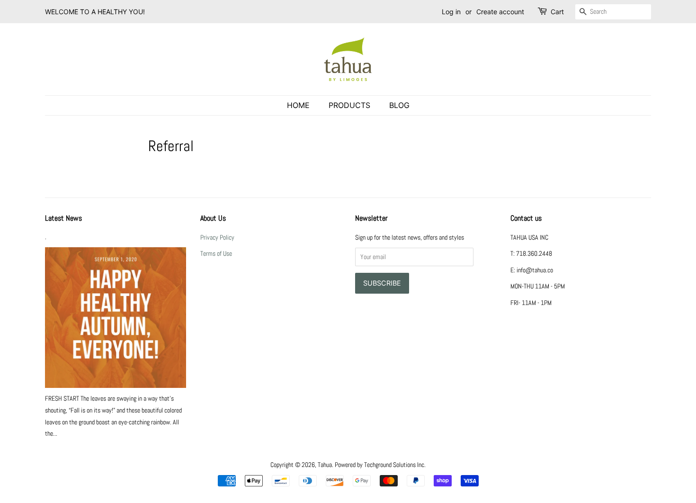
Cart (557, 12)
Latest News (63, 218)
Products (349, 105)
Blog (399, 105)
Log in (451, 12)
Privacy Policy (217, 237)
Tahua (325, 464)
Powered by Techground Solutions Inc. (380, 464)
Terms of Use (216, 253)
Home (298, 105)
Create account (500, 12)
